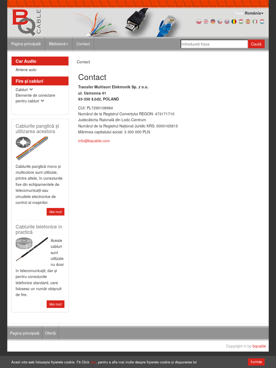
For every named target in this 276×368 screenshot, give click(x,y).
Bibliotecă (57, 43)
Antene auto (26, 69)
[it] (255, 21)
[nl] (262, 21)
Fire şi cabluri (29, 81)
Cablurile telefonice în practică (39, 229)
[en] (206, 21)
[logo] (50, 22)
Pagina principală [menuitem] (24, 333)
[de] (213, 21)
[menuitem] (59, 43)
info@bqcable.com (94, 140)
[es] (248, 21)
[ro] (234, 21)
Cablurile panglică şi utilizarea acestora (37, 128)
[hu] (241, 21)
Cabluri (22, 89)
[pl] (199, 21)
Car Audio (26, 61)
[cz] (220, 21)
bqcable (259, 346)
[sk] (227, 21)
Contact (83, 43)
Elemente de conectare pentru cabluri (35, 97)
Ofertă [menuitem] (50, 333)
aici (93, 361)
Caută (256, 44)
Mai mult (55, 211)
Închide (256, 361)
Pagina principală (26, 43)
